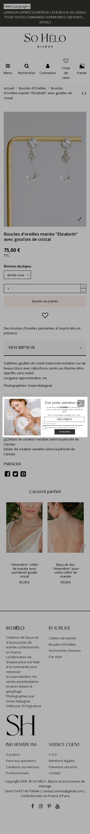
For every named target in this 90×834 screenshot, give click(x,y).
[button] (81, 403)
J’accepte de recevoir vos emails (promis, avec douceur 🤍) (61, 427)
